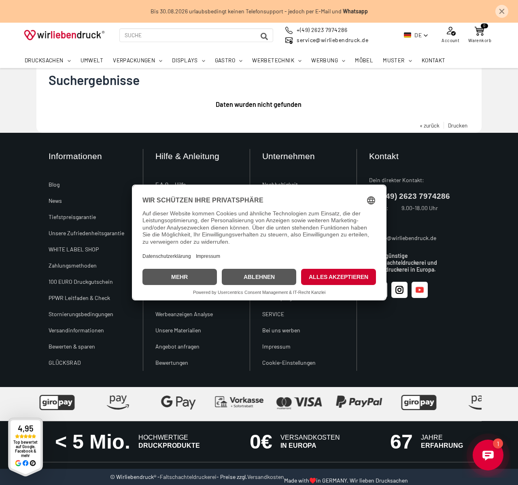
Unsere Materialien (178, 330)
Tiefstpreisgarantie (72, 216)
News (55, 200)
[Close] (501, 11)
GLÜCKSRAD (65, 362)
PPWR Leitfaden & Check (79, 297)
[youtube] (420, 290)
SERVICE (273, 314)
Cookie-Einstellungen (289, 362)
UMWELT (92, 60)
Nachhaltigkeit (280, 184)
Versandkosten (265, 476)
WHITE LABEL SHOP (74, 249)
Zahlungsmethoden (73, 265)
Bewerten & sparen (72, 346)
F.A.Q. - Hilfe (170, 184)
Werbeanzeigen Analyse (184, 314)
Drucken (457, 125)
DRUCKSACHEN (44, 60)
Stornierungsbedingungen (81, 314)
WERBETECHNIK (273, 60)
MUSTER (394, 60)
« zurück (429, 125)
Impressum (276, 346)
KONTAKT (434, 60)
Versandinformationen (76, 330)
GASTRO (225, 60)
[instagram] (399, 290)
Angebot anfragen (177, 346)
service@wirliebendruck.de (402, 237)
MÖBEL (364, 60)
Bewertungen (171, 362)
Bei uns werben (281, 330)
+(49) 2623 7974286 (414, 196)
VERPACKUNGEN (134, 60)
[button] (416, 35)
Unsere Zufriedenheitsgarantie (86, 233)
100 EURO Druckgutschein (81, 281)
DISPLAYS (184, 60)
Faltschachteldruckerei (188, 476)
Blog (54, 184)
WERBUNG (324, 60)
